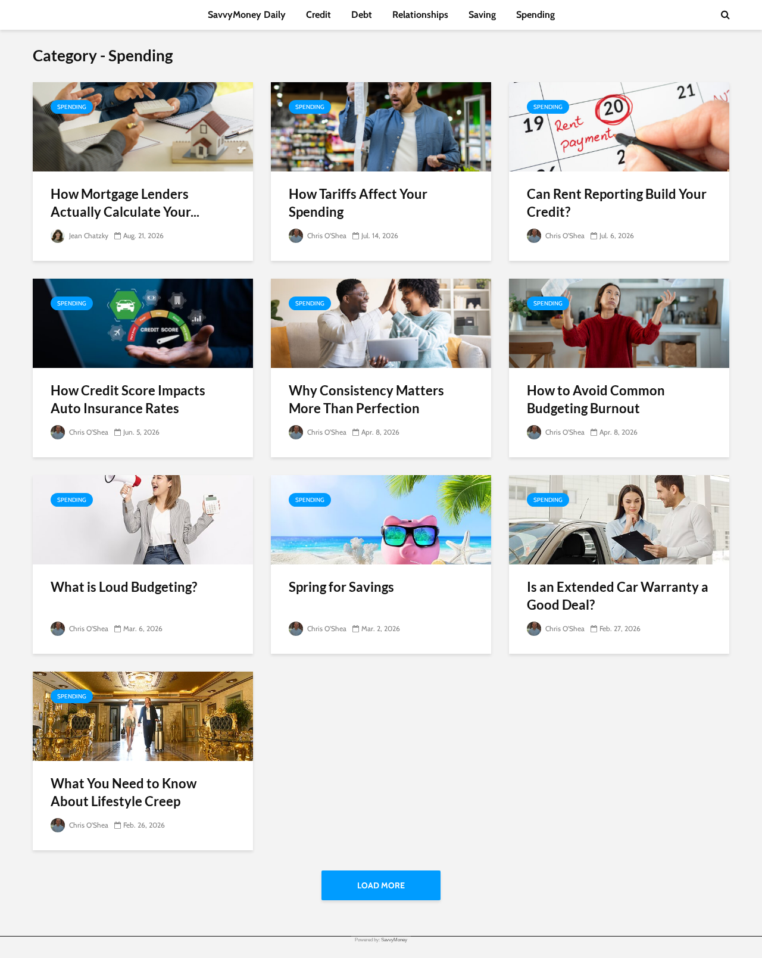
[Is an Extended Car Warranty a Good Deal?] (619, 519)
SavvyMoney (394, 940)
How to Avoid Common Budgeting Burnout (596, 399)
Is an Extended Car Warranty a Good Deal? (617, 596)
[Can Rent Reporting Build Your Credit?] (619, 126)
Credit (318, 14)
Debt (361, 14)
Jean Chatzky (87, 235)
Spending (535, 14)
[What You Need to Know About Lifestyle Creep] (143, 715)
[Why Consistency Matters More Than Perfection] (381, 322)
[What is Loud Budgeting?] (143, 519)
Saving (482, 14)
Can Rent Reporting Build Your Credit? (617, 203)
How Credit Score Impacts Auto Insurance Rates (128, 399)
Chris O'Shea (325, 235)
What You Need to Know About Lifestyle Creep (123, 792)
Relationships (420, 14)
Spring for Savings (341, 587)
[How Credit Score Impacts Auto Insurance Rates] (143, 322)
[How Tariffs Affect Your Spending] (381, 126)
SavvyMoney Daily (247, 14)
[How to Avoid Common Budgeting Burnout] (619, 322)
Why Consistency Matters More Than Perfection (366, 399)
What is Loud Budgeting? (124, 587)
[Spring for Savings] (381, 519)
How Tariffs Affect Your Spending (358, 203)
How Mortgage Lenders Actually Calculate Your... (125, 203)
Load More (381, 885)
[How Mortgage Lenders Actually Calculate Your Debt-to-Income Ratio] (143, 126)
